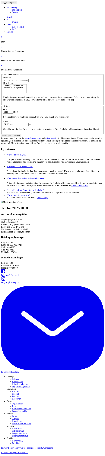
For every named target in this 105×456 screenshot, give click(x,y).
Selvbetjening (18, 431)
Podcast (15, 394)
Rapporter (16, 399)
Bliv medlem (17, 428)
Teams (15, 12)
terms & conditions (33, 138)
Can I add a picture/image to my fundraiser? (25, 190)
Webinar (15, 396)
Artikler (15, 391)
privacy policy (51, 138)
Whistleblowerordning (21, 408)
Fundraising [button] (12, 7)
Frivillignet (16, 443)
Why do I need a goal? (16, 155)
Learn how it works (79, 185)
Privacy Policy (7, 448)
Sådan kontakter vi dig (21, 423)
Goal (5, 109)
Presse (15, 416)
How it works (18, 27)
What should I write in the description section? (26, 178)
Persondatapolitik (19, 411)
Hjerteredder (17, 381)
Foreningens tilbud (20, 436)
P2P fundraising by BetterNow (14, 452)
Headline (7, 78)
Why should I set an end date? (20, 166)
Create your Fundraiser (11, 136)
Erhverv (15, 379)
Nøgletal (15, 418)
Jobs (14, 406)
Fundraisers (17, 10)
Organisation (17, 404)
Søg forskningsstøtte (21, 386)
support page (42, 197)
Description (8, 83)
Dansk (15, 22)
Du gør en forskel (19, 433)
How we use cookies (24, 448)
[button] (8, 19)
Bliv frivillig (17, 441)
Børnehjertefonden (20, 384)
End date (7, 121)
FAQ (14, 29)
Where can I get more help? (18, 195)
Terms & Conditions (44, 448)
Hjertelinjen (17, 421)
